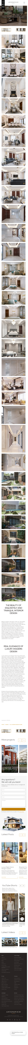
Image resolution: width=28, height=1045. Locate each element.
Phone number (6, 1022)
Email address (6, 1027)
